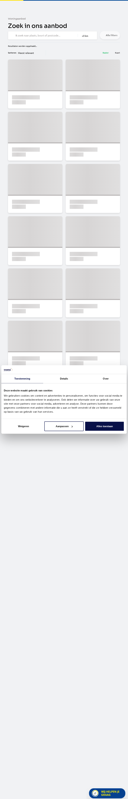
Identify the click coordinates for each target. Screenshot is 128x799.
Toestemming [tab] (22, 378)
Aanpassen (62, 426)
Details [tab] (64, 378)
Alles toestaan (104, 426)
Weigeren (23, 426)
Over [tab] (105, 378)
